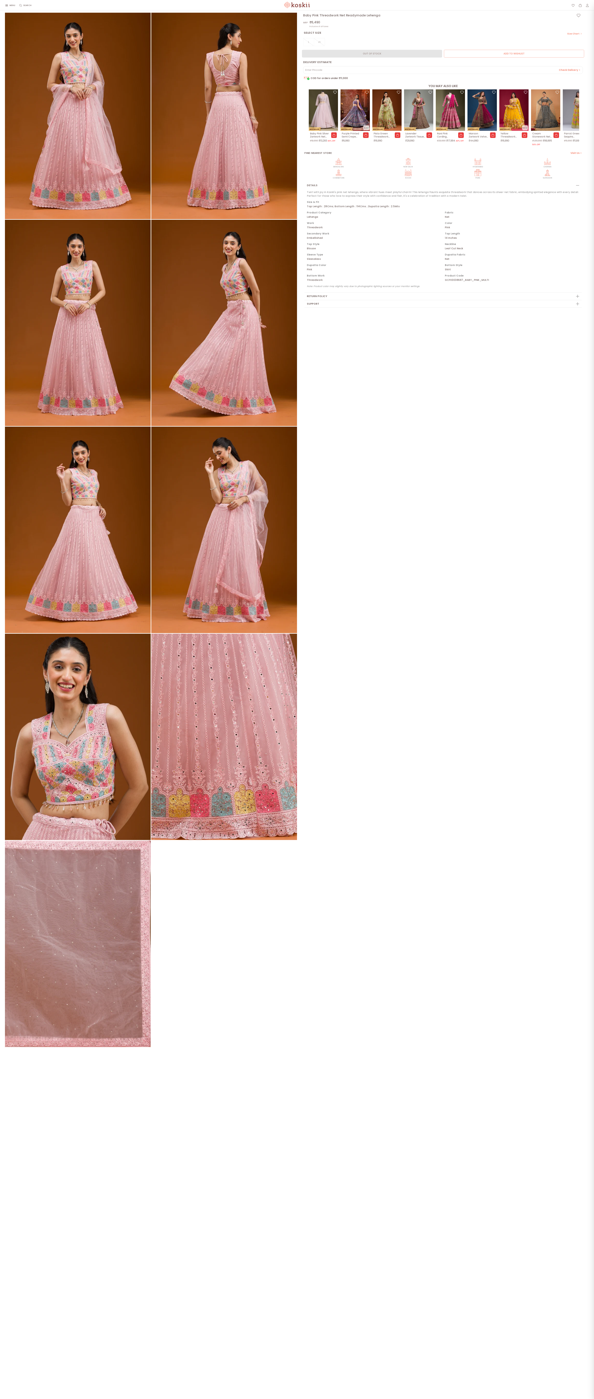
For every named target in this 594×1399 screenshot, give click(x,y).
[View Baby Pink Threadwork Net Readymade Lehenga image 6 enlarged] (224, 530)
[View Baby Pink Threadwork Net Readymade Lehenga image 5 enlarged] (78, 530)
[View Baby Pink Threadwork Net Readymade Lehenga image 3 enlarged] (78, 323)
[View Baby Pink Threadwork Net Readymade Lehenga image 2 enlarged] (224, 116)
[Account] (587, 5)
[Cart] (580, 5)
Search (27, 5)
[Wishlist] (573, 5)
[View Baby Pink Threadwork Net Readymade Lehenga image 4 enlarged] (224, 323)
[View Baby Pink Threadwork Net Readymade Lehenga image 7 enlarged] (78, 737)
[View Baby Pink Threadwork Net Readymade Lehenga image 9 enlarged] (78, 944)
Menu (12, 5)
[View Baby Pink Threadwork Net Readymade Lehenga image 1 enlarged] (78, 116)
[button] (334, 135)
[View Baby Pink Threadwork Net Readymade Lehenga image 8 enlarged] (224, 737)
